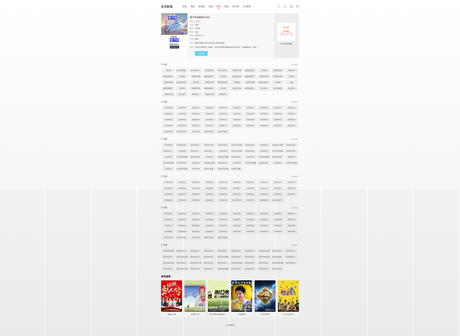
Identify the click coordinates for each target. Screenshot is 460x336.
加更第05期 (264, 76)
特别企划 (291, 70)
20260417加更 (277, 145)
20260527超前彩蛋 (237, 157)
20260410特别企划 (182, 145)
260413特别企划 (223, 70)
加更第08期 (250, 82)
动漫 (211, 6)
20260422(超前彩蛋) (169, 151)
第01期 (168, 70)
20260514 (168, 120)
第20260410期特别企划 (182, 251)
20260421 (291, 108)
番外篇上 (196, 94)
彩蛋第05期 (277, 76)
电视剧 (201, 6)
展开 (254, 47)
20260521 (209, 120)
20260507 (264, 114)
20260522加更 (223, 157)
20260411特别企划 (196, 145)
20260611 (196, 126)
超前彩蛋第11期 (251, 88)
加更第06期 (168, 82)
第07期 (195, 82)
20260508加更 (277, 151)
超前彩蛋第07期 (223, 82)
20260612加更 (209, 163)
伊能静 (201, 43)
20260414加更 (236, 145)
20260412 (209, 108)
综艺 (218, 6)
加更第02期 (277, 70)
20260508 (278, 114)
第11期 (223, 88)
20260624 (264, 126)
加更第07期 (209, 82)
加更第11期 (237, 88)
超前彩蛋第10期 (210, 88)
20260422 (168, 114)
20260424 (196, 114)
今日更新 (246, 6)
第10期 (182, 88)
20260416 (264, 108)
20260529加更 (264, 157)
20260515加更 (182, 157)
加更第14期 (209, 94)
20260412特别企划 (210, 145)
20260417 (278, 108)
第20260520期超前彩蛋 (182, 263)
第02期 (264, 70)
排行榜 (235, 6)
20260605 (168, 126)
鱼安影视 (167, 6)
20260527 (237, 120)
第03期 (182, 76)
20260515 (182, 120)
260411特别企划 (196, 70)
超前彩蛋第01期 (251, 70)
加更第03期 (196, 76)
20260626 (291, 126)
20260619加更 (250, 163)
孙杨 (223, 43)
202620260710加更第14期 (210, 132)
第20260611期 (182, 269)
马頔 (209, 43)
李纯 (206, 43)
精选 (185, 6)
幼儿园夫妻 (209, 70)
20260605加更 (168, 163)
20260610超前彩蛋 (182, 163)
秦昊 (196, 43)
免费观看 (201, 53)
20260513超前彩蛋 (292, 151)
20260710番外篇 (210, 169)
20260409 (168, 108)
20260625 (278, 126)
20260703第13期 (182, 132)
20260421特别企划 (292, 145)
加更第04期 (237, 76)
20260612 (209, 126)
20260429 (209, 114)
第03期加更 (277, 88)
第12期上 (264, 88)
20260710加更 (223, 169)
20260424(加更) (196, 151)
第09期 (277, 82)
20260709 (196, 132)
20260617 (223, 126)
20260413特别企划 (223, 145)
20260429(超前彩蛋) (210, 151)
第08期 (236, 82)
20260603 (278, 120)
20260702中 (168, 132)
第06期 (291, 76)
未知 (196, 39)
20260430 (223, 114)
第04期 (223, 76)
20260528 (250, 120)
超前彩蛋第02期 (169, 76)
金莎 (213, 43)
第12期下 (182, 94)
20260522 (223, 120)
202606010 (182, 126)
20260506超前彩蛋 (251, 151)
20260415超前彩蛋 (251, 145)
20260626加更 (291, 163)
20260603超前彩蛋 (278, 157)
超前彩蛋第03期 (210, 76)
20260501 (237, 114)
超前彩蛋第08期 (264, 82)
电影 (193, 6)
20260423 (182, 114)
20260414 (237, 108)
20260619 (250, 126)
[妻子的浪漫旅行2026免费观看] (174, 32)
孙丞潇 (218, 43)
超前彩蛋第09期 (169, 88)
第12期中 (291, 88)
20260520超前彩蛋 (196, 157)
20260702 (168, 169)
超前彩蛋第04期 (251, 76)
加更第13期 (168, 94)
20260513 (291, 114)
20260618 (237, 126)
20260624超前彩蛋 (264, 163)
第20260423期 (182, 257)
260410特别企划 (182, 70)
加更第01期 (237, 70)
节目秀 (197, 28)
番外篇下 (223, 94)
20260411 (196, 108)
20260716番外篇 (223, 132)
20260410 (182, 108)
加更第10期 (196, 88)
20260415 (250, 108)
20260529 (264, 120)
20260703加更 (182, 169)
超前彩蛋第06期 (182, 82)
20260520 (196, 120)
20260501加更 (236, 151)
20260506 (250, 114)
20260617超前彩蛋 (223, 163)
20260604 (291, 120)
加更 (291, 82)
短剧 (226, 6)
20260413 (223, 108)
